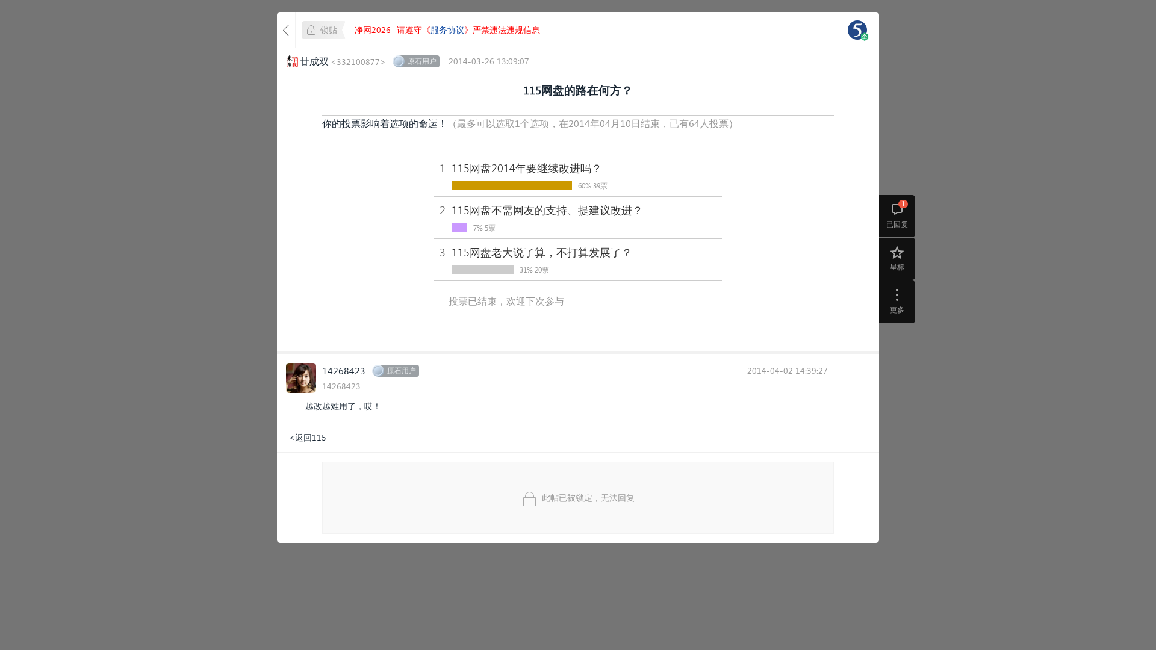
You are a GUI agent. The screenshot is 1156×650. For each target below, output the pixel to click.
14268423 (343, 370)
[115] (857, 30)
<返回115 (307, 437)
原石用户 (422, 61)
